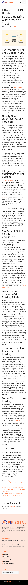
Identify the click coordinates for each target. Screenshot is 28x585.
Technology (7, 481)
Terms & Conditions (8, 563)
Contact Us (6, 557)
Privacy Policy (7, 559)
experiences (16, 420)
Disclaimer (6, 561)
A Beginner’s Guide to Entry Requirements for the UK (13, 541)
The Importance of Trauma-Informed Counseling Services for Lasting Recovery (13, 545)
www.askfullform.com (7, 526)
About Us (5, 554)
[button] (20, 2)
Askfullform (10, 581)
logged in (12, 506)
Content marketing (7, 180)
